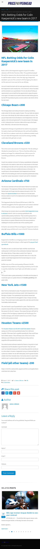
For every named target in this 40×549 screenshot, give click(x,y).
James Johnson (19, 380)
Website (3, 464)
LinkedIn (10, 393)
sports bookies (12, 193)
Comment (4, 427)
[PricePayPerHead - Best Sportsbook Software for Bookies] (20, 3)
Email (18, 393)
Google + (14, 393)
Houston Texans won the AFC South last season (17, 328)
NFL (27, 380)
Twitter (6, 393)
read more (4, 526)
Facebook (3, 393)
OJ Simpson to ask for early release (20, 513)
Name (3, 448)
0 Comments (6, 382)
